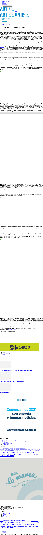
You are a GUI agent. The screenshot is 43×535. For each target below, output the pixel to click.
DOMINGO (28, 449)
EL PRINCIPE (10, 450)
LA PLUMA (4, 2)
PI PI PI (25, 454)
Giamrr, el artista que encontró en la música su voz (10, 440)
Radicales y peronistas (4, 392)
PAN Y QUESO (18, 454)
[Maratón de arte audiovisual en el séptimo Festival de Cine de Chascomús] (5, 368)
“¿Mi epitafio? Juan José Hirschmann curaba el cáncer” (12, 381)
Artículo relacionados (4, 359)
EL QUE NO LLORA (6, 353)
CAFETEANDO (8, 449)
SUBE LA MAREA (33, 454)
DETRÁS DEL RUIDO (6, 1)
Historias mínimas (8, 356)
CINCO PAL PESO (19, 449)
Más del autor (10, 359)
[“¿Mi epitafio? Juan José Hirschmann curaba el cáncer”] (5, 379)
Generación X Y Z (34, 450)
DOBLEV (4, 3)
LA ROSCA (7, 452)
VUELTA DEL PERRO (7, 456)
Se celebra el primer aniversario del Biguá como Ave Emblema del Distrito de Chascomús (17, 441)
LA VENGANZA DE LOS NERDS (21, 452)
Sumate (26, 326)
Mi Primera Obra (5, 442)
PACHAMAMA (9, 454)
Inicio (1, 22)
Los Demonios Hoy (5, 444)
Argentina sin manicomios (12, 329)
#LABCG (1, 449)
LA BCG (3, 354)
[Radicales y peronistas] (5, 390)
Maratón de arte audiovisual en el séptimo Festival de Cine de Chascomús (16, 370)
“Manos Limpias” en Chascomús (7, 443)
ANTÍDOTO (4, 4)
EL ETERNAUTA (34, 449)
